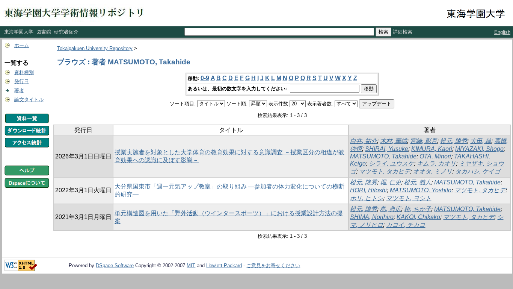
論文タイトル (29, 99)
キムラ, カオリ (436, 163)
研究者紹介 (66, 32)
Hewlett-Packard (224, 265)
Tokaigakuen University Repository (95, 48)
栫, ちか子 (417, 209)
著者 (19, 90)
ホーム (21, 45)
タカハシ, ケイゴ (477, 171)
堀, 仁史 (390, 182)
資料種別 (24, 72)
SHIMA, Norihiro (372, 217)
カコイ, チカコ (405, 225)
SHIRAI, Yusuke (386, 149)
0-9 (205, 78)
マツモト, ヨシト (408, 198)
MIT (191, 265)
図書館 (43, 32)
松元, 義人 (417, 182)
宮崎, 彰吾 (423, 141)
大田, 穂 (480, 141)
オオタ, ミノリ (432, 171)
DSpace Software (115, 265)
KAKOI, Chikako (418, 217)
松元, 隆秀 (453, 141)
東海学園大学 (18, 32)
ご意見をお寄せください (273, 265)
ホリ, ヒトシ (366, 198)
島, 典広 (390, 209)
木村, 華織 (393, 141)
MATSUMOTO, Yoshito (420, 190)
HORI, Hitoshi (368, 190)
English (502, 32)
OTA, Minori (435, 156)
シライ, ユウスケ (391, 163)
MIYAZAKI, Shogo (479, 149)
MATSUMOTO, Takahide (383, 156)
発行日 (21, 81)
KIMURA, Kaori (431, 149)
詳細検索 (402, 32)
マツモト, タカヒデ (384, 171)
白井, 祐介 (363, 141)
